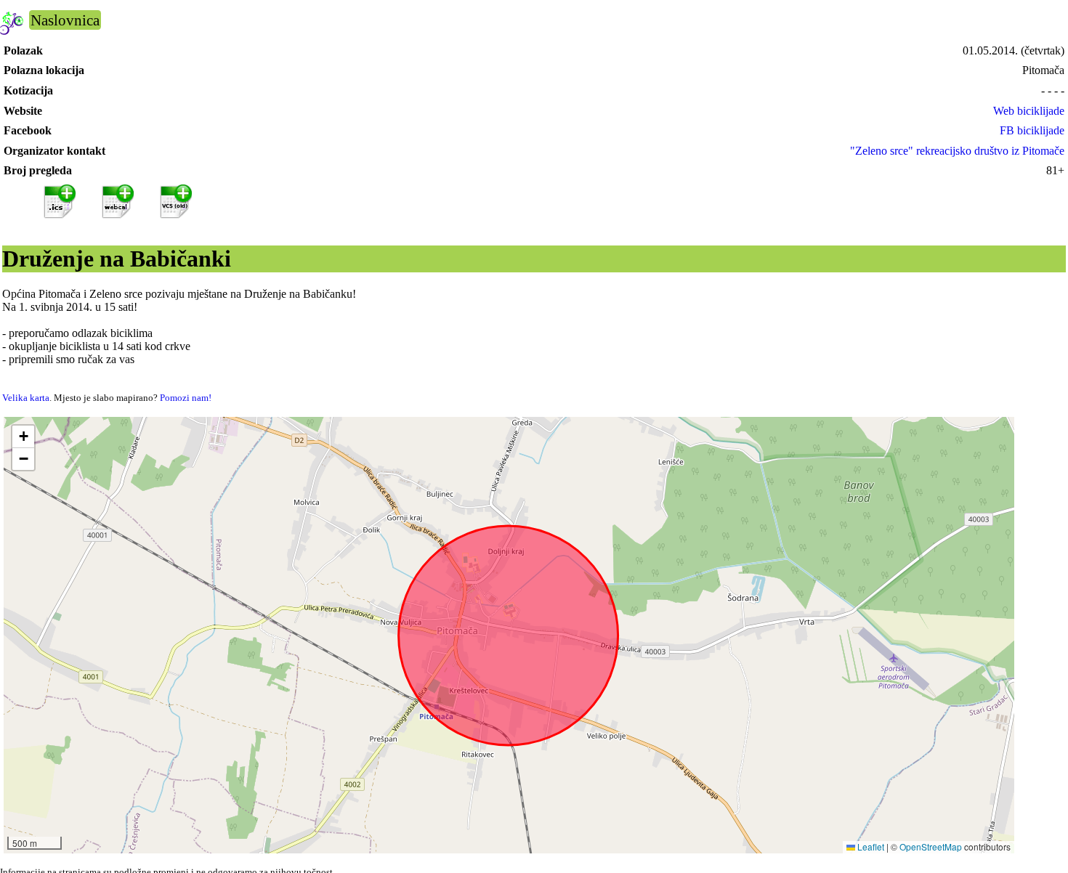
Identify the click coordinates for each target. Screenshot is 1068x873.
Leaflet (869, 846)
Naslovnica (65, 20)
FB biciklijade (1032, 130)
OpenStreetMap (930, 846)
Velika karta (25, 397)
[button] (23, 437)
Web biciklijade (1028, 111)
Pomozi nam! (185, 397)
